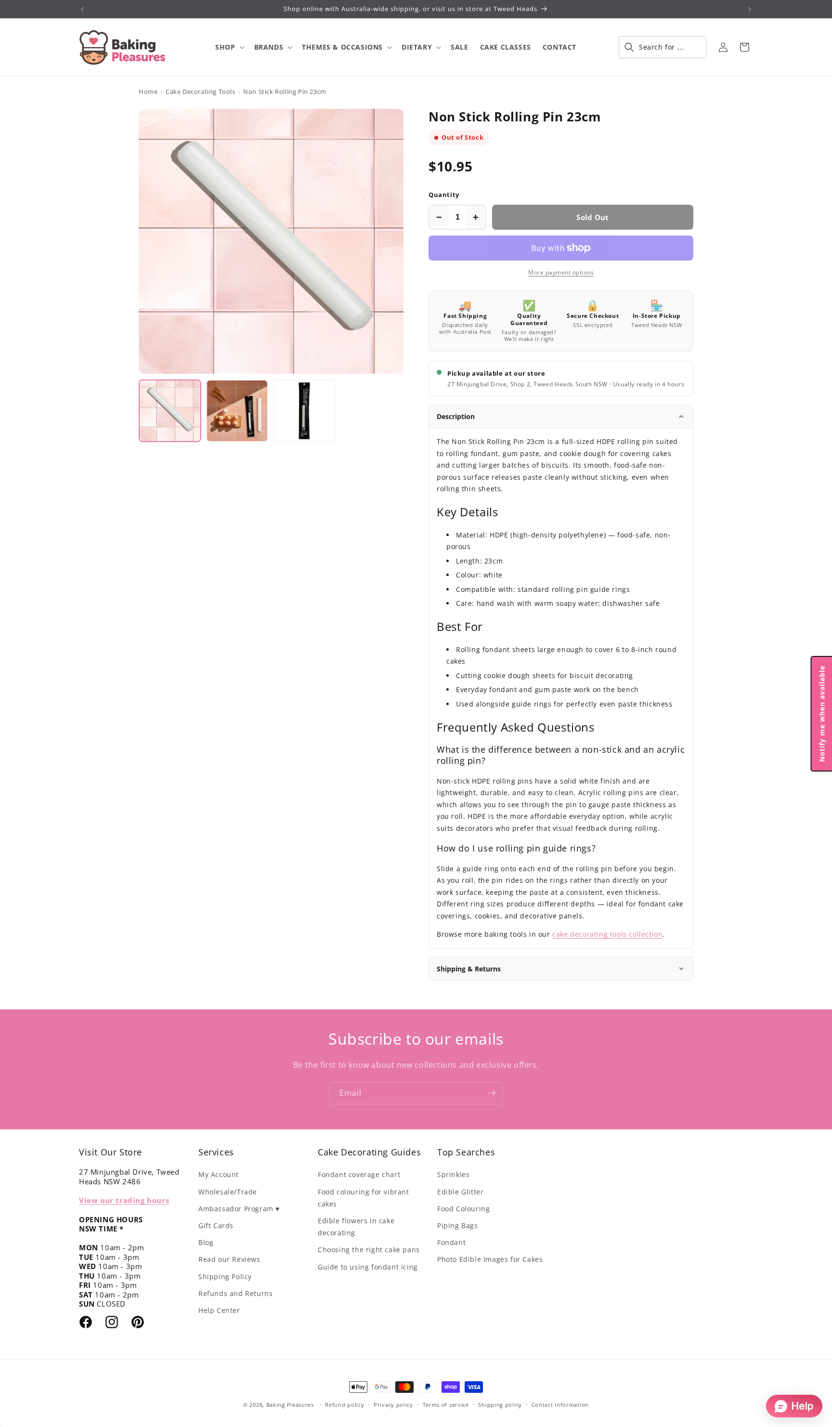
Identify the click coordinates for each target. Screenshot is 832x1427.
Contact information (560, 1404)
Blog (205, 1242)
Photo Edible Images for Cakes (490, 1259)
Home (148, 91)
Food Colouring (463, 1208)
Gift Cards (216, 1225)
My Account (218, 1174)
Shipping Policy (225, 1276)
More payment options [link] (561, 272)
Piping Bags (457, 1225)
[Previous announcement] (82, 9)
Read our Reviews (229, 1259)
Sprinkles (453, 1174)
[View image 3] (304, 411)
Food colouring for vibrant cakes (363, 1197)
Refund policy (344, 1404)
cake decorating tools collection (607, 934)
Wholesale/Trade (227, 1191)
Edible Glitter (460, 1191)
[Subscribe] (491, 1093)
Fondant (451, 1242)
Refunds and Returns (235, 1293)
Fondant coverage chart (359, 1174)
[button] (228, 47)
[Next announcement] (749, 9)
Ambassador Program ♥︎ (239, 1208)
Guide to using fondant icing (368, 1266)
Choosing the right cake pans (369, 1249)
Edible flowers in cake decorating (356, 1226)
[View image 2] (237, 411)
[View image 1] (170, 411)
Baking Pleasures (290, 1404)
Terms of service (446, 1404)
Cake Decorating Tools (200, 91)
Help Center (219, 1310)
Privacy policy (393, 1404)
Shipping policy (500, 1404)
